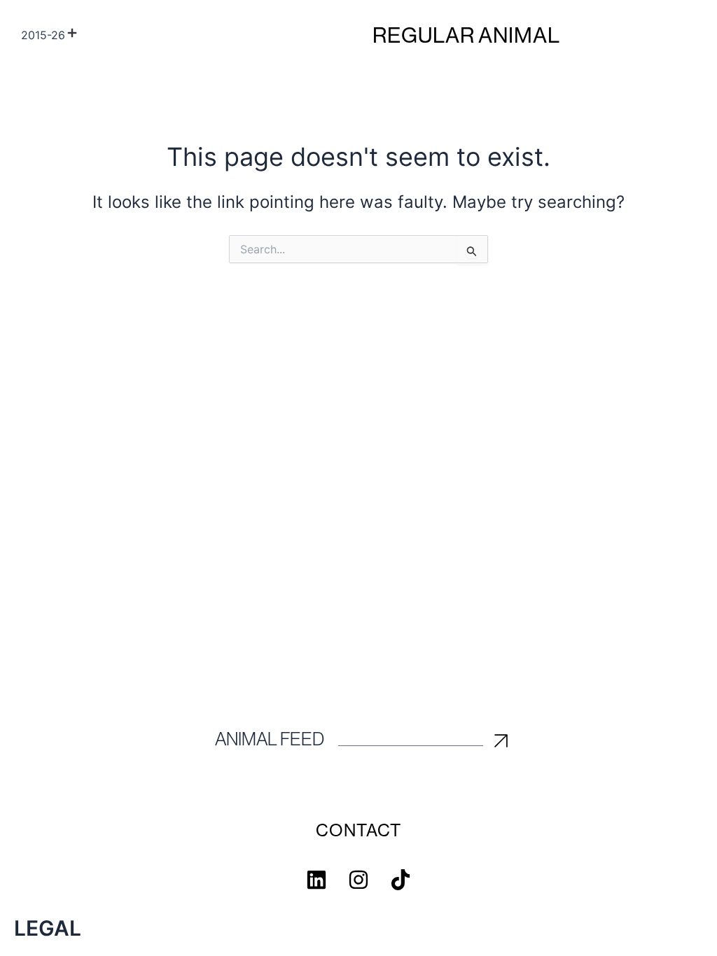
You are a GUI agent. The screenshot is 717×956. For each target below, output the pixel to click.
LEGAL (47, 928)
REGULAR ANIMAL (466, 35)
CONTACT (358, 830)
